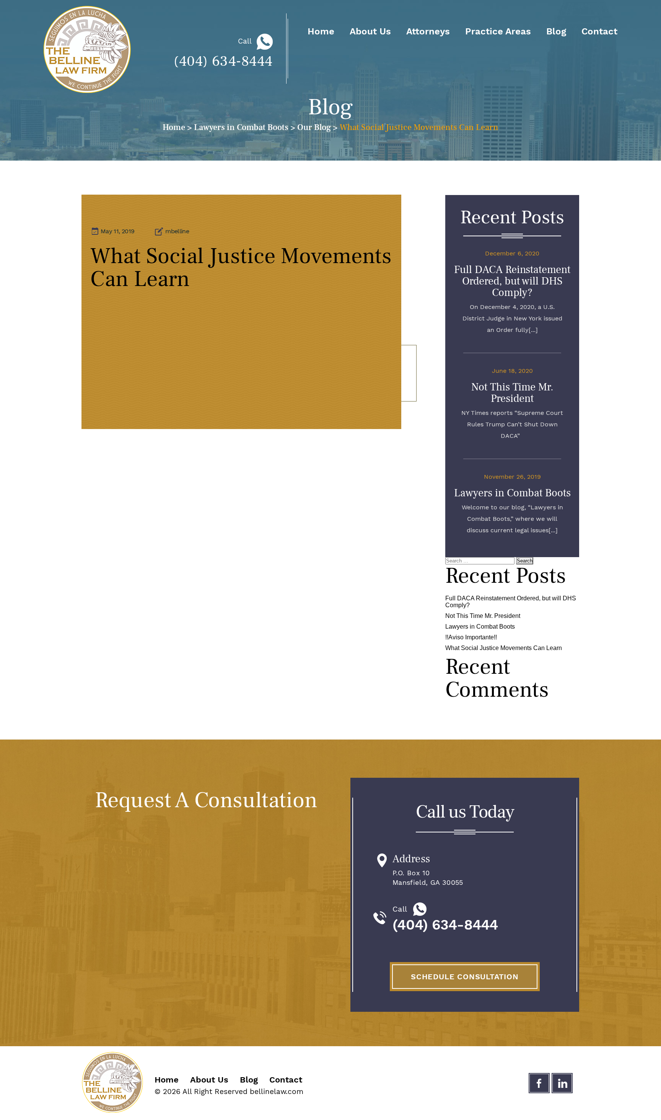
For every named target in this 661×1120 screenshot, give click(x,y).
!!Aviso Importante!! (471, 637)
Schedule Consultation (465, 976)
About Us (370, 31)
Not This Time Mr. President (512, 392)
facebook (539, 1083)
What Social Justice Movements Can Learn (503, 648)
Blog (556, 31)
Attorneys (428, 31)
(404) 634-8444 (223, 61)
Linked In (562, 1083)
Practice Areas (498, 31)
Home (321, 31)
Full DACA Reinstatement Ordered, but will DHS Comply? (512, 281)
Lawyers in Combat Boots (512, 493)
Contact (599, 31)
